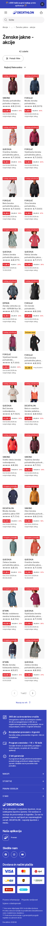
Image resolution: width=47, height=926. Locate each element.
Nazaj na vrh (21, 702)
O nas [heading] (5, 807)
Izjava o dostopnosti (12, 913)
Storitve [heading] (7, 792)
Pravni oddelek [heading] (10, 799)
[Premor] (42, 4)
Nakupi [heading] (6, 784)
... (12, 27)
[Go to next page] (33, 693)
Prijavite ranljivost (30, 909)
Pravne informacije (11, 909)
